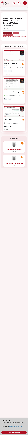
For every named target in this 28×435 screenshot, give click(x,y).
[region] (14, 426)
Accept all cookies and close (14, 432)
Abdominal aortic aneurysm (12, 92)
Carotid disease (8, 119)
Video (10, 71)
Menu (5, 9)
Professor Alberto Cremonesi (14, 163)
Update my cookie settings (14, 428)
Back (6, 15)
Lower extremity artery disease (11, 64)
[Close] (25, 420)
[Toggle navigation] (25, 3)
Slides (5, 71)
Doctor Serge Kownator (14, 149)
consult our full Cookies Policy (15, 426)
